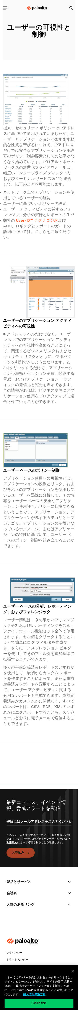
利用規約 (11, 842)
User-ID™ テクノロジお (37, 220)
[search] (71, 8)
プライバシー (14, 952)
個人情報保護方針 (34, 994)
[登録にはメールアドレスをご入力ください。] (39, 825)
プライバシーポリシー (49, 838)
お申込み (18, 852)
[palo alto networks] (37, 8)
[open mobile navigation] (5, 8)
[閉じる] (73, 971)
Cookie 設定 (39, 1003)
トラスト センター (17, 959)
